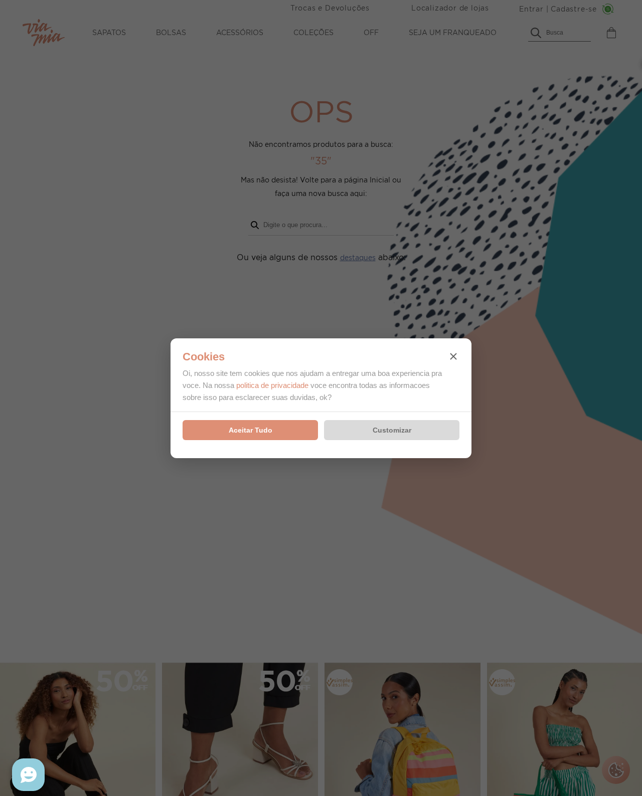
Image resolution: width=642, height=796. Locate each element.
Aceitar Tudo (250, 430)
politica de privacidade (272, 385)
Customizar (392, 430)
